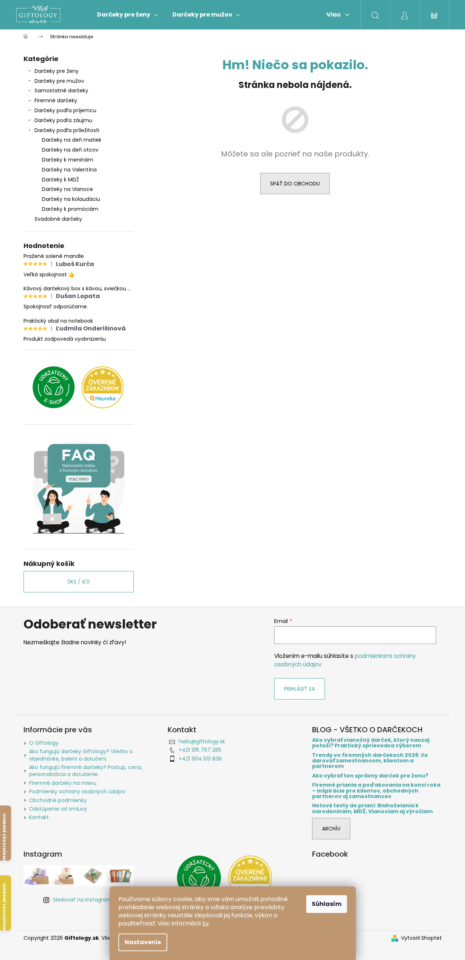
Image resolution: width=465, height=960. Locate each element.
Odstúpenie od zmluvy (58, 808)
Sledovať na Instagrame (84, 899)
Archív (331, 828)
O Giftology (43, 743)
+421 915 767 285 (200, 750)
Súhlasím (326, 904)
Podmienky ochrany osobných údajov (77, 791)
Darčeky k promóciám (70, 209)
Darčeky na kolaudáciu (71, 199)
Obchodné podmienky (58, 800)
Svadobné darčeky (58, 219)
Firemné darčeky (56, 100)
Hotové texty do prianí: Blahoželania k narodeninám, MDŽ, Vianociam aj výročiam (372, 808)
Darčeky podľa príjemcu (65, 110)
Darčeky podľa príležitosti (67, 130)
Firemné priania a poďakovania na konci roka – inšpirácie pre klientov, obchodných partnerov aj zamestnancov (376, 790)
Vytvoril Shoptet (421, 938)
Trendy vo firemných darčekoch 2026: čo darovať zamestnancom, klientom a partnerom (370, 760)
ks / (78, 581)
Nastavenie (143, 942)
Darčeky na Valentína (69, 169)
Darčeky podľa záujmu (63, 120)
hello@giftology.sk (202, 741)
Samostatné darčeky (61, 90)
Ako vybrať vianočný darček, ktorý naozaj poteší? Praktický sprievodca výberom (370, 743)
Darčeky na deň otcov (70, 149)
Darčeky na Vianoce (67, 189)
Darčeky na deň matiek (71, 140)
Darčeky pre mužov (59, 81)
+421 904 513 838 (200, 758)
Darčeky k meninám (67, 159)
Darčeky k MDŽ (60, 179)
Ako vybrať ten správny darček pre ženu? (370, 776)
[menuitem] (127, 14)
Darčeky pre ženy (57, 71)
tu (205, 923)
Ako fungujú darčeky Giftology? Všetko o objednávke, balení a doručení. (81, 755)
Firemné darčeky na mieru (62, 783)
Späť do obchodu (295, 183)
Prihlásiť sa (299, 688)
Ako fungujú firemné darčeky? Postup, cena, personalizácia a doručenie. (85, 771)
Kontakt (39, 817)
